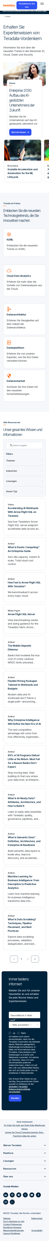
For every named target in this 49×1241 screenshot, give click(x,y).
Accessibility (36, 1230)
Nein (23, 1033)
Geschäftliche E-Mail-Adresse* (21, 1017)
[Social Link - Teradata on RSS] (12, 1202)
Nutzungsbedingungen (13, 1230)
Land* (12, 1020)
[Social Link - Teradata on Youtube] (31, 1194)
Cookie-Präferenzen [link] (12, 1224)
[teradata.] (9, 5)
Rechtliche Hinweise (12, 1227)
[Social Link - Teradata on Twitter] (25, 1194)
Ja (14, 1033)
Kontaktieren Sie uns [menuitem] (27, 5)
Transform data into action (24, 1136)
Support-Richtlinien (11, 1233)
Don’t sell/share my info (13, 1221)
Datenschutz (36, 1218)
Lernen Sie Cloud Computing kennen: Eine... (24, 1132)
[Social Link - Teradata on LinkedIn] (5, 1194)
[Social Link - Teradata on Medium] (18, 1194)
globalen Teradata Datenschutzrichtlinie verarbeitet (19, 1089)
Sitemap (6, 1218)
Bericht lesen (19, 132)
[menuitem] (14, 959)
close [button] (44, 10)
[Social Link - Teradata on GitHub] (12, 1194)
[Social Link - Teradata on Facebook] (38, 1194)
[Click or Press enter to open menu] (42, 3)
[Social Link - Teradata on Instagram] (5, 1202)
